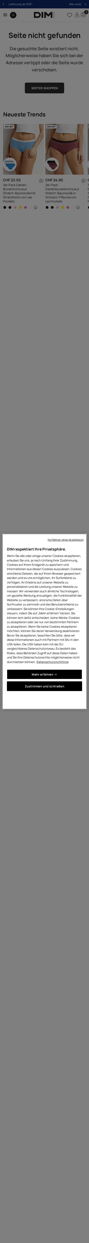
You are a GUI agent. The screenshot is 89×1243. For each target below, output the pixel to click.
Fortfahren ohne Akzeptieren (65, 540)
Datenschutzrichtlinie (52, 662)
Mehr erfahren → (44, 674)
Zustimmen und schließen (44, 686)
